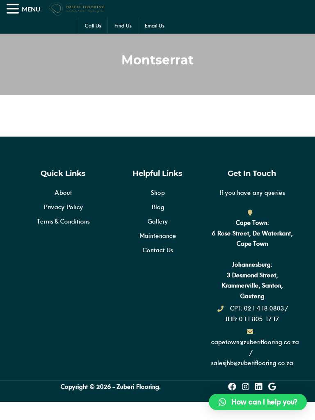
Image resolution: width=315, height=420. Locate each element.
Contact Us (157, 250)
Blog (157, 207)
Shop (157, 192)
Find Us (123, 25)
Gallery (157, 221)
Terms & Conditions (63, 221)
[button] (258, 402)
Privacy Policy (63, 207)
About (63, 192)
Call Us (92, 25)
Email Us (154, 25)
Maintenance (157, 236)
